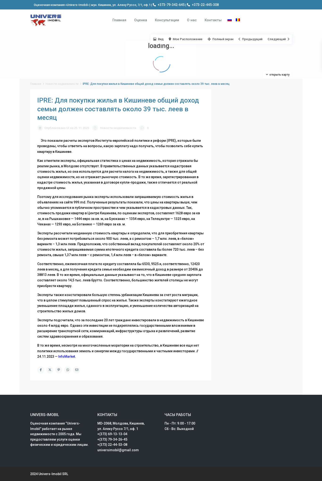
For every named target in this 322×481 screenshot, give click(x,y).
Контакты (213, 20)
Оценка (140, 20)
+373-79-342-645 (171, 5)
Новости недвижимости (61, 84)
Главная (119, 20)
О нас (192, 20)
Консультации (167, 20)
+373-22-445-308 (205, 5)
